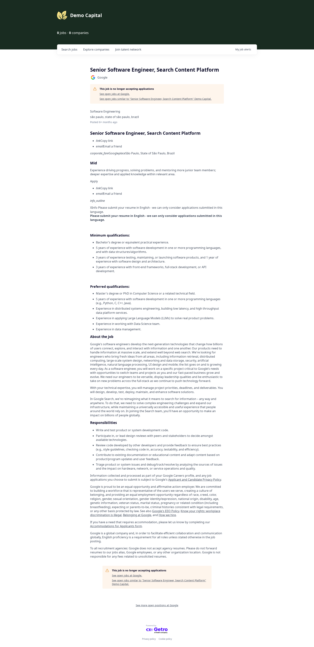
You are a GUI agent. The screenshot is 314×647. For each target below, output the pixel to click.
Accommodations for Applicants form (116, 526)
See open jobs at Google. (115, 94)
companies (96, 49)
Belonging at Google (137, 515)
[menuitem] (160, 141)
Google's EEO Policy (165, 511)
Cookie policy (165, 638)
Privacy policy (149, 638)
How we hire (167, 515)
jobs (69, 49)
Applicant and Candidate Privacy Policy (194, 480)
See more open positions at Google (157, 605)
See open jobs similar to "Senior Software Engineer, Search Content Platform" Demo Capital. (156, 99)
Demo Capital (86, 15)
